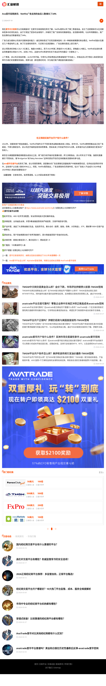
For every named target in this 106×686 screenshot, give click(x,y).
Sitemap (57, 667)
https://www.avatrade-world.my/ (40, 208)
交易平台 (42, 664)
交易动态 (51, 664)
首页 (36, 664)
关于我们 (48, 667)
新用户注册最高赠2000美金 (13, 205)
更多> (101, 472)
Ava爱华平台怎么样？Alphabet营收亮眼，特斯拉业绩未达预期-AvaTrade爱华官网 (42, 260)
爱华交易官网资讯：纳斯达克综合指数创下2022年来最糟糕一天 (34, 255)
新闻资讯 (59, 664)
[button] (47, 529)
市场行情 (68, 664)
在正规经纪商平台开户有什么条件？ (53, 137)
